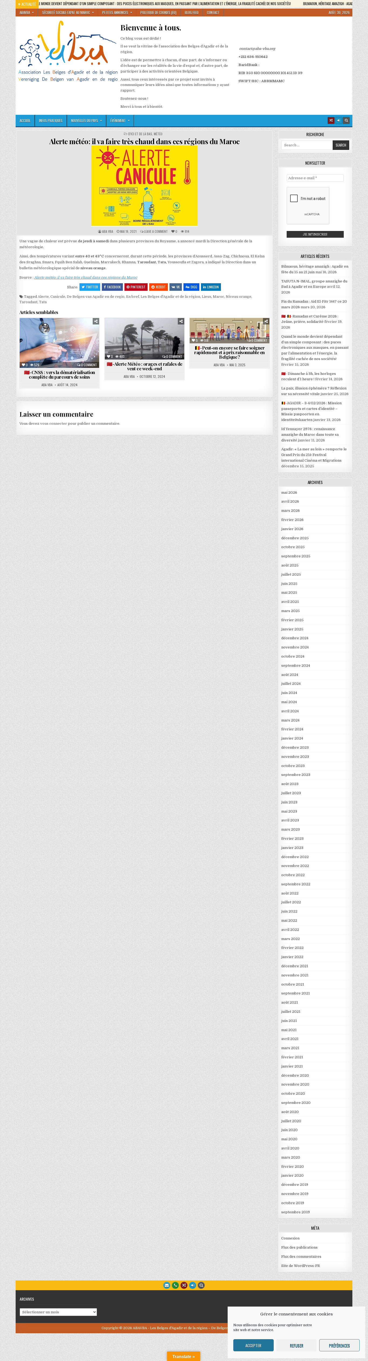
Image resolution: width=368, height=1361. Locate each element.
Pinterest (138, 287)
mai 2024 (289, 702)
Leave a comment (156, 231)
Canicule (57, 297)
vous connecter (53, 424)
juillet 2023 (291, 793)
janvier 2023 (292, 848)
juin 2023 (289, 802)
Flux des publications (299, 1247)
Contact (213, 12)
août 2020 (290, 1112)
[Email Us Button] (166, 1285)
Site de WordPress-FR (300, 1266)
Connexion (290, 1238)
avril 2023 (290, 820)
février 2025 (292, 620)
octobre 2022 (293, 875)
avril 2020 (290, 1148)
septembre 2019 (295, 1212)
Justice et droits (78, 342)
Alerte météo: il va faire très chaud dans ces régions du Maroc (144, 141)
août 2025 (289, 565)
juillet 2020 (291, 1121)
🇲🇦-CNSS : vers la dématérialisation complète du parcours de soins (59, 374)
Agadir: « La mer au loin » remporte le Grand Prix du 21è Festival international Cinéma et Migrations (314, 454)
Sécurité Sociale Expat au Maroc (66, 12)
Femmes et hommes (72, 336)
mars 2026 (290, 511)
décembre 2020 (295, 1075)
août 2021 (289, 1002)
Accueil (25, 120)
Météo (158, 134)
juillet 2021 (290, 1012)
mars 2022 (290, 939)
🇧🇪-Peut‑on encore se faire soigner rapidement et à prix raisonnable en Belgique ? (229, 352)
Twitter (92, 287)
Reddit (161, 287)
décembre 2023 (295, 747)
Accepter (253, 1345)
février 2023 (292, 839)
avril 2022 (290, 930)
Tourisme (175, 342)
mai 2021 (289, 1030)
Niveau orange (238, 297)
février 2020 (292, 1167)
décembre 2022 (295, 857)
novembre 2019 (294, 1194)
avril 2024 (290, 711)
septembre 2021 (295, 993)
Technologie (62, 353)
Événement (118, 120)
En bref (132, 297)
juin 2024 (289, 693)
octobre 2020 (293, 1093)
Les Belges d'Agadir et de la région (170, 297)
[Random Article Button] (331, 120)
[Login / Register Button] (192, 1285)
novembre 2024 (295, 647)
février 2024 (292, 729)
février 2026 (292, 520)
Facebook (114, 287)
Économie (42, 336)
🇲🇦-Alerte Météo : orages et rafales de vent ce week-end (144, 366)
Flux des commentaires (301, 1257)
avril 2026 (290, 501)
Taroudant (28, 302)
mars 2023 (290, 829)
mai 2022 (289, 920)
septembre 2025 (295, 556)
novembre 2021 (294, 975)
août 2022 (289, 893)
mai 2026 (289, 492)
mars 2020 (290, 1157)
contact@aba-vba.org (257, 49)
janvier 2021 (292, 1066)
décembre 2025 (295, 538)
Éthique (260, 331)
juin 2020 (289, 1130)
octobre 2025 (293, 547)
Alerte (43, 297)
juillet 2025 (291, 574)
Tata (43, 302)
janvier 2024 (292, 738)
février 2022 (292, 948)
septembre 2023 (295, 775)
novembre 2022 (295, 866)
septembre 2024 (295, 666)
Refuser (296, 1345)
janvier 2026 (292, 529)
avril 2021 (289, 1039)
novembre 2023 (295, 757)
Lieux (206, 297)
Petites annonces (115, 12)
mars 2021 (290, 1048)
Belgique (43, 331)
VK (178, 287)
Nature (116, 342)
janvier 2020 (292, 1175)
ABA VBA (107, 231)
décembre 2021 (294, 966)
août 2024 (289, 675)
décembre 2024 (294, 638)
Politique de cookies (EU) (158, 12)
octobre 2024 (292, 656)
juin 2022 (289, 911)
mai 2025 (289, 592)
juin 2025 (289, 584)
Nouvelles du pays (84, 120)
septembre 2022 (295, 884)
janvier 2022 (292, 957)
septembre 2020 (296, 1103)
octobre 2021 (292, 984)
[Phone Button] (175, 1285)
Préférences (339, 1345)
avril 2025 (290, 602)
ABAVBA (25, 12)
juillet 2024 (291, 684)
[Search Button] (346, 120)
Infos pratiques (51, 120)
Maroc (218, 297)
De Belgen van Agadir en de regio (95, 297)
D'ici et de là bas (140, 134)
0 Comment (89, 365)
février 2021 (292, 1057)
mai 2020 (289, 1139)
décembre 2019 (294, 1185)
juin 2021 (289, 1021)
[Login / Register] (338, 120)
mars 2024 (290, 720)
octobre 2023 (293, 766)
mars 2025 (290, 611)
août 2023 (289, 784)
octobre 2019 (292, 1203)
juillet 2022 (291, 902)
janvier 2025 (292, 629)
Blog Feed (192, 12)
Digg (194, 287)
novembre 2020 (295, 1084)
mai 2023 (289, 811)
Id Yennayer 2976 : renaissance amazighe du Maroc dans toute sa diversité (310, 434)
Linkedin (213, 287)
